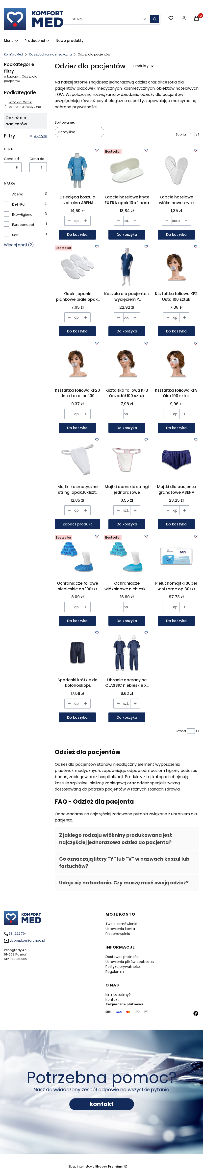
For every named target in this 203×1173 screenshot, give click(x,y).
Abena (17, 194)
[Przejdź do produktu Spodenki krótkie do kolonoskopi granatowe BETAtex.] (77, 652)
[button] (154, 19)
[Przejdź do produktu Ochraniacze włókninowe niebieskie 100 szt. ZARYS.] (127, 556)
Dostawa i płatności (122, 956)
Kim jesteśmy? (118, 994)
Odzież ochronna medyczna (50, 54)
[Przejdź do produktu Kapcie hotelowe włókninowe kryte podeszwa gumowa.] (176, 170)
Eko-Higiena (22, 214)
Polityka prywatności (123, 966)
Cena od (11, 158)
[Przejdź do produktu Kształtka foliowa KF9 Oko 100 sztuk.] (176, 363)
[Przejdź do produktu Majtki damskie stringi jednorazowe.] (127, 459)
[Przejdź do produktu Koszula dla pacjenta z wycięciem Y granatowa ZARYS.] (127, 266)
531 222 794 (18, 933)
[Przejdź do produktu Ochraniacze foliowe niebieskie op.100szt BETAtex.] (77, 556)
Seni (15, 234)
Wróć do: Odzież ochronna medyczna (25, 104)
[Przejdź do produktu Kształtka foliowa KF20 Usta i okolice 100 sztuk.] (77, 363)
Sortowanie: (65, 122)
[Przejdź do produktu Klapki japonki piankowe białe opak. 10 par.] (77, 266)
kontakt (102, 1104)
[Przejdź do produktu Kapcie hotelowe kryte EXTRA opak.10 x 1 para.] (127, 170)
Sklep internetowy (96, 1166)
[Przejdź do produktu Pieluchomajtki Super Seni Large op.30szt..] (176, 556)
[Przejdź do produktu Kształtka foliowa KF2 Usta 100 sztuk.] (176, 266)
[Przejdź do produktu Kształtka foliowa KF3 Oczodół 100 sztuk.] (127, 363)
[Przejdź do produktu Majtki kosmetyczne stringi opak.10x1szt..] (77, 459)
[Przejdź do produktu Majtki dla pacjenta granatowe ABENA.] (176, 459)
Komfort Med (13, 54)
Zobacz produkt (77, 524)
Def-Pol (18, 204)
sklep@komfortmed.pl (27, 940)
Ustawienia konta (120, 928)
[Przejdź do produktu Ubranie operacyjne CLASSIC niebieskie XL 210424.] (127, 652)
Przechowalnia (117, 933)
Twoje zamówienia (121, 923)
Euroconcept (23, 224)
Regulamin (114, 971)
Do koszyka (77, 234)
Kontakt (112, 999)
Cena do (36, 158)
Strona (181, 134)
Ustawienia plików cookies (128, 961)
